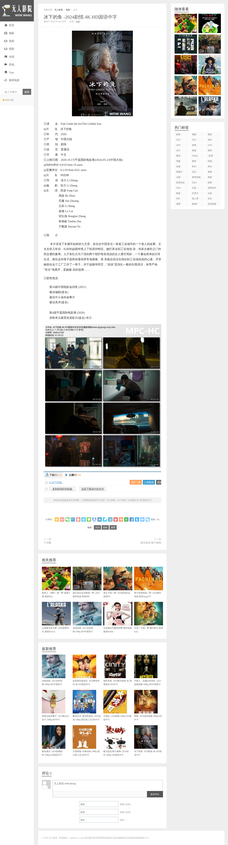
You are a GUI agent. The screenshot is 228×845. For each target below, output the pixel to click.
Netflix (195, 156)
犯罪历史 (180, 182)
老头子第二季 (117, 595)
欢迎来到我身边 (86, 683)
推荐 (113, 527)
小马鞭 (47, 542)
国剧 (11, 48)
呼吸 (148, 718)
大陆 (178, 177)
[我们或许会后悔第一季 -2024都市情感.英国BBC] (209, 44)
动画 (178, 166)
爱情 (178, 156)
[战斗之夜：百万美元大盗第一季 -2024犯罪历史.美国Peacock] (186, 64)
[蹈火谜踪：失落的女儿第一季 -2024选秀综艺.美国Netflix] (186, 106)
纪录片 (195, 193)
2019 (210, 145)
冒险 (210, 172)
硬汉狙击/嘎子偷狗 (151, 542)
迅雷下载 (136, 482)
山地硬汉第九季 (55, 630)
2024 (194, 182)
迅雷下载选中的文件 (92, 489)
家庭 (178, 193)
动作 (210, 140)
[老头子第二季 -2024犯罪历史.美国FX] (186, 85)
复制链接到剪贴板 (62, 489)
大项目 (117, 718)
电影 (11, 33)
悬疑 (194, 150)
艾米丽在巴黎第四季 (117, 630)
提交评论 (155, 793)
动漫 (11, 56)
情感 (210, 161)
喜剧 (210, 134)
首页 (11, 25)
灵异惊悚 (212, 204)
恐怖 (210, 182)
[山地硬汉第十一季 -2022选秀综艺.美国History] (209, 106)
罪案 (178, 161)
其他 (11, 64)
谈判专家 (117, 683)
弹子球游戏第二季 (147, 595)
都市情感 (196, 177)
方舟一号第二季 (148, 630)
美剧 (11, 41)
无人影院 (17, 10)
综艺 (210, 198)
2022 (178, 140)
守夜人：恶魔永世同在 (147, 683)
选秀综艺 (212, 188)
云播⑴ (75, 475)
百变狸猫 (86, 753)
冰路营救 (83, 630)
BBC (178, 198)
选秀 (178, 204)
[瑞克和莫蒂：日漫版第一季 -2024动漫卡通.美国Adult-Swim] (209, 23)
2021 (178, 150)
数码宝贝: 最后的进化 (87, 718)
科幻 (194, 166)
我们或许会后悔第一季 (86, 595)
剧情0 (194, 204)
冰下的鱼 (80, 17)
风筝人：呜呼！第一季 (56, 595)
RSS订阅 (9, 100)
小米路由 (149, 482)
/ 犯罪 (210, 156)
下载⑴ (55, 475)
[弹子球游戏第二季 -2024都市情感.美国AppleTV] (209, 85)
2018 (178, 188)
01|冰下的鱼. (56, 482)
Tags (11, 72)
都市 (194, 161)
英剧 (210, 177)
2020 (97, 527)
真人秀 (195, 198)
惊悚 (194, 145)
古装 (210, 193)
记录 (194, 188)
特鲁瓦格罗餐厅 (55, 718)
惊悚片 (179, 172)
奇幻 (210, 166)
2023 (194, 140)
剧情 (105, 527)
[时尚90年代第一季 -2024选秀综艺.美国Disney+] (186, 44)
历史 (194, 172)
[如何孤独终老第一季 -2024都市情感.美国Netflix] (209, 64)
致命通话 (52, 753)
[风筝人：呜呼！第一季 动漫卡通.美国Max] (186, 23)
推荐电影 (14, 80)
